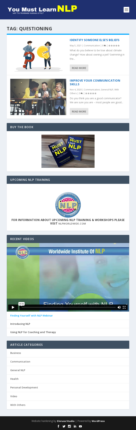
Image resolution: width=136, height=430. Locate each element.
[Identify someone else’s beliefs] (38, 55)
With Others (17, 405)
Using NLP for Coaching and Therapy (33, 332)
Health (14, 378)
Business (15, 353)
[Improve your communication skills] (38, 97)
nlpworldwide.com (72, 223)
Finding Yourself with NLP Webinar (31, 315)
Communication (92, 45)
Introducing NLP (20, 323)
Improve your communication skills (95, 82)
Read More (79, 68)
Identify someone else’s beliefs (95, 40)
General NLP (107, 89)
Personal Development (24, 387)
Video (13, 396)
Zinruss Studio (66, 421)
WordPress (98, 421)
